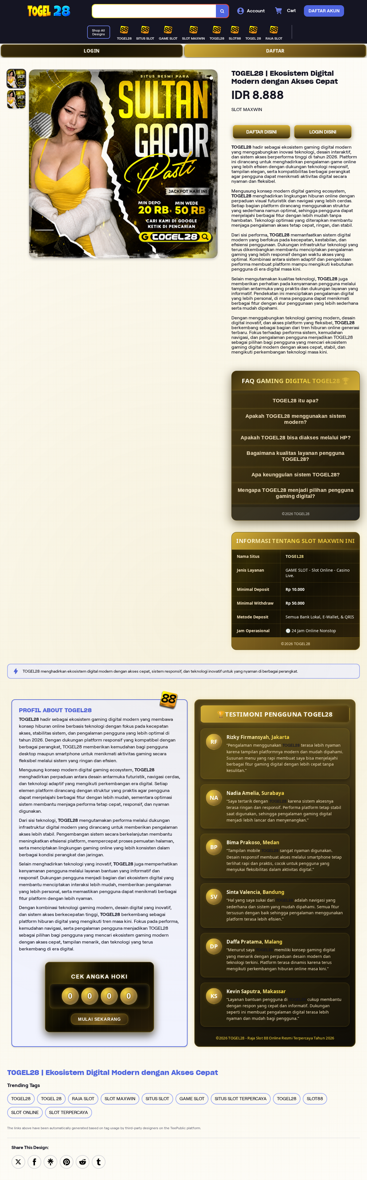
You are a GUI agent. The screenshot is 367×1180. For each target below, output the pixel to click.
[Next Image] (213, 164)
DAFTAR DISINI (261, 131)
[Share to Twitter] (18, 1161)
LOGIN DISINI (322, 131)
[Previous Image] (33, 164)
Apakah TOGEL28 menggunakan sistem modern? (295, 419)
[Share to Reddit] (82, 1161)
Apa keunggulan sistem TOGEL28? (295, 475)
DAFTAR (275, 51)
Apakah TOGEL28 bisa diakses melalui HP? (296, 437)
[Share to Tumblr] (99, 1161)
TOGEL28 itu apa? (296, 400)
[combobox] (154, 11)
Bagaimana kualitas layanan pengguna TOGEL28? (296, 456)
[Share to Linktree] (50, 1161)
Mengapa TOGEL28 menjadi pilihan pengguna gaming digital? (296, 493)
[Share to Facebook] (34, 1161)
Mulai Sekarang (99, 1019)
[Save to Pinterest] (66, 1161)
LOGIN (92, 51)
